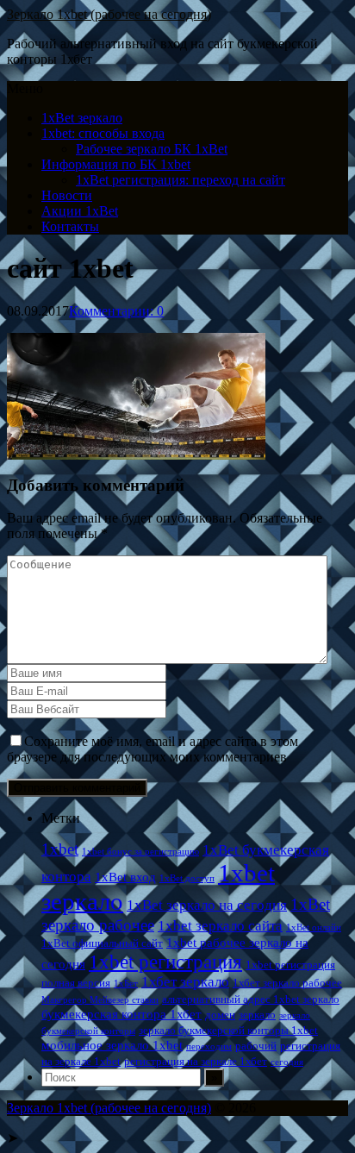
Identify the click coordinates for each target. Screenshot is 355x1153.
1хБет (126, 983)
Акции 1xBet (79, 211)
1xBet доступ (187, 878)
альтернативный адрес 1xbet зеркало (250, 999)
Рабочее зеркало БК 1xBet (151, 148)
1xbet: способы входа (103, 133)
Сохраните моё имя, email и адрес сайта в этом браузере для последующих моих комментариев (152, 749)
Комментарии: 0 (116, 311)
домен (220, 1014)
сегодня (287, 1062)
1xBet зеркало (81, 117)
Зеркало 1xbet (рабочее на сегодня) (109, 14)
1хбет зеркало (185, 982)
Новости (66, 195)
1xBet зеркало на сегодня (207, 905)
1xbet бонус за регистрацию (140, 851)
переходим (209, 1046)
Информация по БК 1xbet (115, 164)
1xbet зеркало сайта (220, 926)
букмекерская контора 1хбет (121, 1013)
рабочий (256, 1045)
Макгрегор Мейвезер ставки (100, 1000)
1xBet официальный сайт (102, 943)
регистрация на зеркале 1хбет (195, 1061)
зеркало (257, 1014)
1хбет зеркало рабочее (287, 982)
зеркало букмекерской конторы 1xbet (228, 1030)
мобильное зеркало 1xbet (112, 1044)
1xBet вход (125, 876)
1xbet (59, 849)
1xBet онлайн (313, 927)
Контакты (70, 226)
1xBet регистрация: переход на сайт (180, 179)
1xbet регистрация (165, 961)
